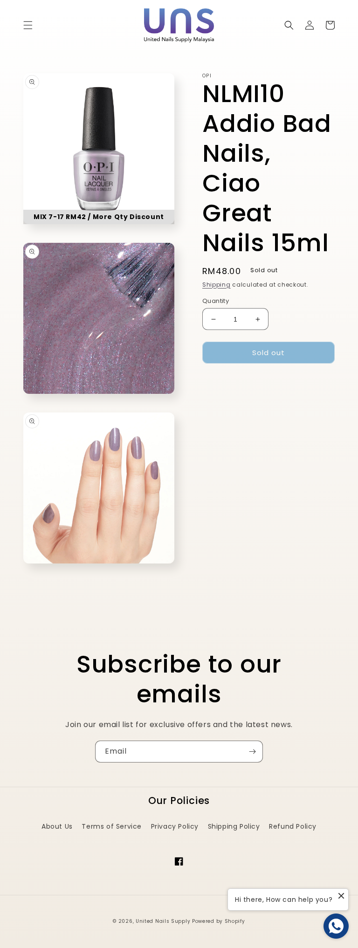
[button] (28, 25)
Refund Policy (293, 826)
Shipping (216, 285)
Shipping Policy (234, 826)
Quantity (215, 300)
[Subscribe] (252, 752)
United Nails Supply (163, 921)
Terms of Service (112, 826)
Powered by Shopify (218, 921)
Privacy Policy (175, 826)
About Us (57, 826)
